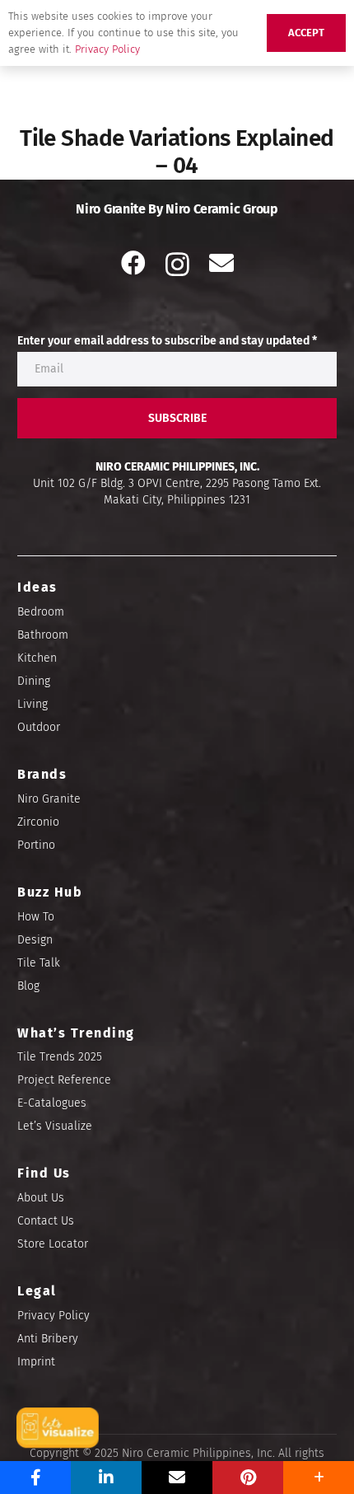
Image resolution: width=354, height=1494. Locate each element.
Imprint (36, 1362)
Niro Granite (49, 799)
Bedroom (40, 612)
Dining (33, 681)
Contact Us (45, 1221)
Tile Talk (38, 963)
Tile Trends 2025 (59, 1057)
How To (35, 917)
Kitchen (37, 658)
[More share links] (318, 1477)
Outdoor (38, 727)
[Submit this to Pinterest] (247, 1477)
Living (32, 704)
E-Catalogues (51, 1103)
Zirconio (38, 822)
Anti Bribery (47, 1339)
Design (35, 940)
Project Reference (64, 1080)
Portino (36, 845)
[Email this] (177, 1477)
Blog (28, 986)
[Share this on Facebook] (35, 1477)
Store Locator (52, 1244)
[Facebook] (133, 263)
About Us (40, 1198)
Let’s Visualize (54, 1126)
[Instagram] (177, 264)
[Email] (221, 263)
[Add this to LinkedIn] (106, 1477)
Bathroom (42, 635)
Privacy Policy (53, 1316)
